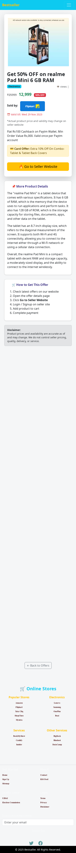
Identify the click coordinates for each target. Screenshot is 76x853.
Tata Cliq (19, 711)
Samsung (57, 707)
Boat (57, 715)
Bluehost (57, 740)
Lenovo (57, 702)
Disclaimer (44, 806)
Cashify (19, 740)
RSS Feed (44, 779)
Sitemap (5, 783)
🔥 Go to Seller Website (38, 166)
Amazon (19, 702)
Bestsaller (11, 4)
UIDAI (5, 798)
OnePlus (57, 711)
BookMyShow (19, 736)
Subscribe (38, 830)
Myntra (19, 719)
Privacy (43, 802)
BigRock (57, 736)
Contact (43, 775)
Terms (42, 798)
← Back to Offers (38, 665)
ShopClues (19, 715)
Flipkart (19, 707)
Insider (19, 744)
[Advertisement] (38, 504)
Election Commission (11, 802)
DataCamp (57, 744)
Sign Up (5, 779)
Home (4, 775)
